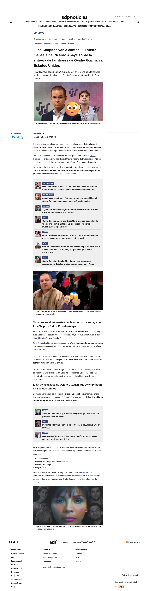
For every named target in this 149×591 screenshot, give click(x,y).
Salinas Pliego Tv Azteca (50, 26)
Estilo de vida (70, 22)
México (41, 22)
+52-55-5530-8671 (50, 557)
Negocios (90, 22)
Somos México (84, 26)
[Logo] (74, 17)
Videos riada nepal (101, 26)
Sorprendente (100, 22)
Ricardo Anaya (39, 39)
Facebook (78, 554)
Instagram (78, 561)
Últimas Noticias (31, 22)
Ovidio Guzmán (67, 44)
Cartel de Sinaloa (85, 39)
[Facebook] (13, 137)
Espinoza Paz (70, 26)
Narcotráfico (54, 39)
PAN (56, 44)
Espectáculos (113, 22)
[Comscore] (133, 542)
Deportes (81, 22)
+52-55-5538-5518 (50, 554)
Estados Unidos (68, 39)
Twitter (77, 557)
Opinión (61, 22)
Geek (122, 22)
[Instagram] (18, 542)
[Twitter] (18, 137)
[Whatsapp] (22, 137)
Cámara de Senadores (42, 44)
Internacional (51, 22)
